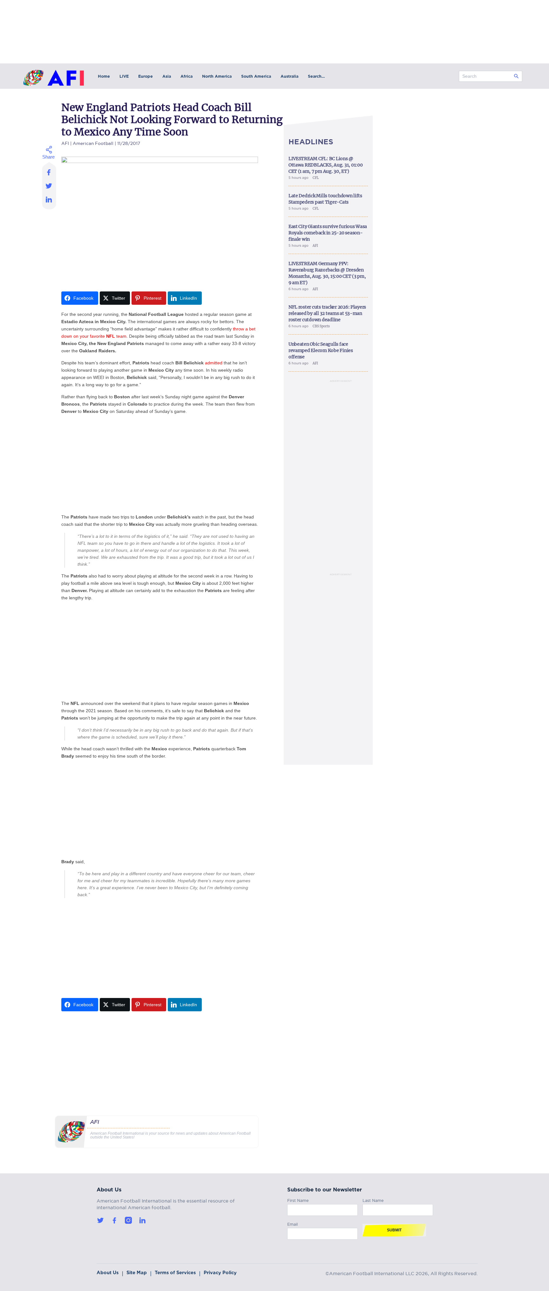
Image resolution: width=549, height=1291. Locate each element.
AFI (65, 142)
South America (256, 76)
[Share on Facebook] (49, 170)
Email (292, 1223)
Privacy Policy (220, 1272)
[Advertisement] (159, 464)
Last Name (373, 1199)
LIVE (124, 76)
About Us (108, 1272)
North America (217, 76)
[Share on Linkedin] (49, 201)
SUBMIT (394, 1230)
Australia (289, 76)
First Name (298, 1199)
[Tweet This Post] (49, 185)
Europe (145, 76)
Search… (316, 76)
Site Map (136, 1272)
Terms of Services (175, 1272)
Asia (166, 76)
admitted (213, 362)
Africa (186, 76)
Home (104, 76)
